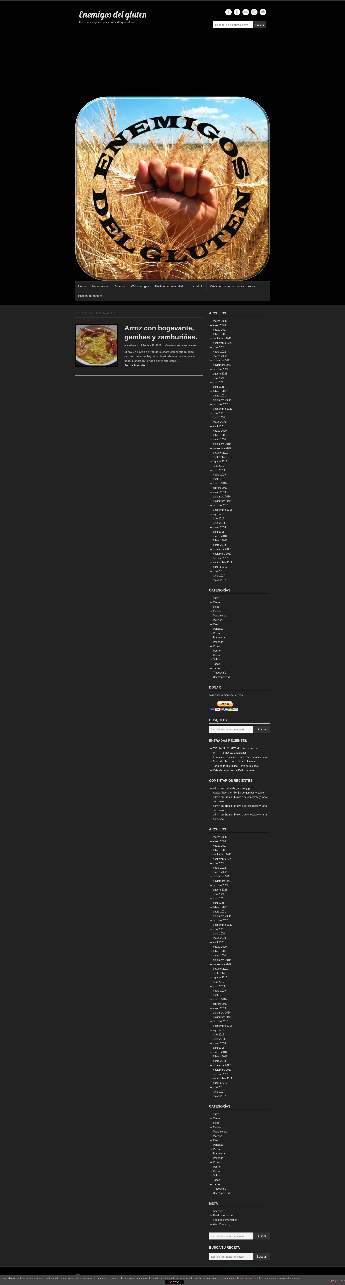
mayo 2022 (219, 351)
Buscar (259, 25)
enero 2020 (219, 439)
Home (82, 286)
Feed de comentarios (225, 1219)
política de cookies (243, 1278)
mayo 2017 (219, 580)
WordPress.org (221, 1224)
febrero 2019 (220, 487)
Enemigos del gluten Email (263, 12)
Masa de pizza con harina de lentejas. (235, 761)
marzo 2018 (220, 536)
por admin (130, 345)
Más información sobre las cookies (232, 286)
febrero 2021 (220, 391)
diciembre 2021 (222, 360)
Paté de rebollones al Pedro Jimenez (234, 770)
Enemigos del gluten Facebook (228, 12)
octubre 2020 (220, 404)
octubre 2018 (220, 505)
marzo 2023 (220, 329)
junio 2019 (219, 470)
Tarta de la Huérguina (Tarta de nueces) (236, 765)
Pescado (218, 641)
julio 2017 (218, 571)
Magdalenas (220, 615)
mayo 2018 (219, 527)
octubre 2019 (220, 452)
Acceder (218, 1211)
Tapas (216, 663)
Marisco (217, 619)
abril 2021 (218, 386)
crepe (216, 606)
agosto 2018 (220, 514)
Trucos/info (196, 286)
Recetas (119, 286)
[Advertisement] (172, 64)
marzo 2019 (220, 483)
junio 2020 (219, 417)
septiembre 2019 (222, 457)
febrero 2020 (220, 435)
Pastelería (219, 637)
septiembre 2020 (222, 408)
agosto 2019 (220, 461)
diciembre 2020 (222, 399)
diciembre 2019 (222, 443)
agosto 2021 (220, 373)
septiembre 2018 (222, 509)
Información (100, 286)
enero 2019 (219, 492)
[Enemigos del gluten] (172, 188)
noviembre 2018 (222, 500)
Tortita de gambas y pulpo (239, 788)
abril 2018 (218, 531)
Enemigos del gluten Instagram (254, 12)
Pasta (216, 633)
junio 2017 (219, 575)
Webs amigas (140, 286)
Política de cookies (90, 295)
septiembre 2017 (222, 562)
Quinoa (217, 655)
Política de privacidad (169, 286)
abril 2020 (218, 426)
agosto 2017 (220, 566)
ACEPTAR (174, 1282)
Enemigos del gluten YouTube (245, 12)
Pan (215, 624)
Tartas (216, 668)
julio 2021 (218, 377)
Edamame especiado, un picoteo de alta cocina (240, 757)
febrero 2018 (220, 540)
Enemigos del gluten (113, 14)
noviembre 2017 (222, 553)
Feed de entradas (223, 1215)
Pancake (218, 628)
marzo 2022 (220, 356)
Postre (217, 650)
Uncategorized (221, 677)
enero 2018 (219, 544)
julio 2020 (218, 413)
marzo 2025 (220, 320)
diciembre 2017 (222, 549)
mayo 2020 (219, 421)
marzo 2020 (220, 430)
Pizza (216, 646)
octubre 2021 (220, 369)
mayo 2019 (219, 474)
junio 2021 (219, 382)
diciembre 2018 (222, 496)
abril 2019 (218, 479)
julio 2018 (218, 518)
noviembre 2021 (222, 364)
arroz (216, 597)
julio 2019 (218, 465)
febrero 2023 (220, 334)
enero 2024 (219, 325)
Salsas (217, 659)
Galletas (218, 611)
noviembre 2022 (222, 338)
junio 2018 (219, 522)
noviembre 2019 (222, 448)
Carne (216, 602)
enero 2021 (219, 395)
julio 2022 (218, 347)
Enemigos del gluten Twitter (237, 12)
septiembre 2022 (222, 342)
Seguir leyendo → (136, 365)
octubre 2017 (220, 558)
